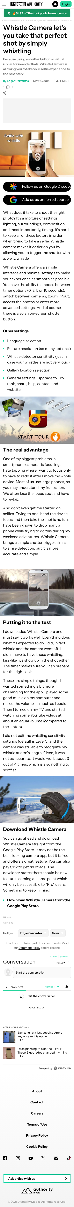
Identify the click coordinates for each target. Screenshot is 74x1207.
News (7, 917)
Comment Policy (29, 948)
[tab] (14, 987)
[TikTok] (69, 1158)
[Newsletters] (56, 1158)
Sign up (64, 956)
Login (66, 4)
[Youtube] (31, 1158)
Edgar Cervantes (18, 81)
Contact (37, 1102)
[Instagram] (18, 1158)
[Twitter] (43, 1158)
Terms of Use (37, 1124)
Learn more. (67, 20)
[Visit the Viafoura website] (62, 1068)
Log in (54, 956)
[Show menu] (4, 4)
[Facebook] (5, 1158)
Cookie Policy (37, 1146)
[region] (37, 1013)
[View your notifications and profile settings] (67, 987)
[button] (37, 4)
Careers (37, 1113)
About (37, 1091)
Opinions (8, 922)
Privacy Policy (37, 1135)
